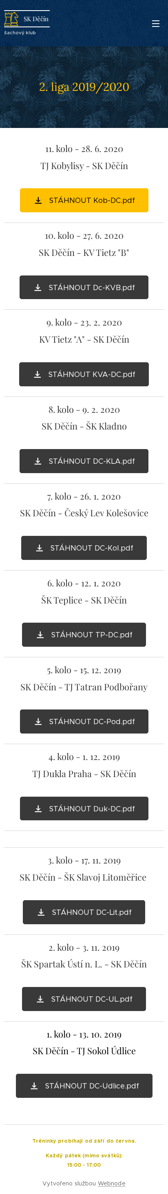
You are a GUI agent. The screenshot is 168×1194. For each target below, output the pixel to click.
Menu (156, 23)
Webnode (112, 1183)
